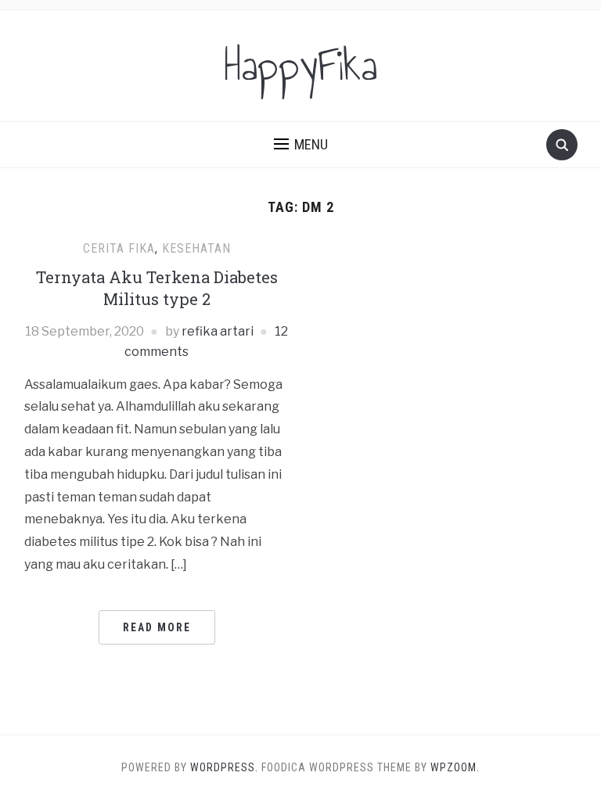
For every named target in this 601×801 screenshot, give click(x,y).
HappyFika (300, 65)
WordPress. (224, 767)
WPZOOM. (455, 767)
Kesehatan (196, 248)
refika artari (218, 331)
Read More (157, 627)
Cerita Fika (119, 248)
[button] (301, 144)
